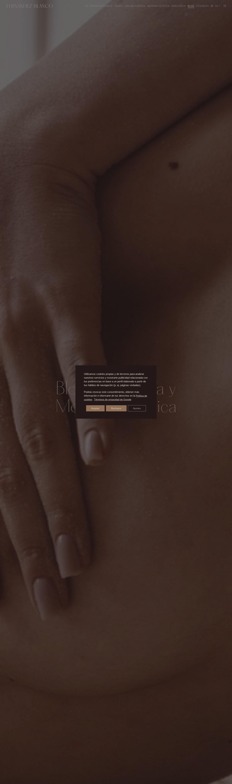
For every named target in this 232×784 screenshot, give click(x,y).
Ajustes (137, 408)
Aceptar (95, 408)
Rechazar (116, 408)
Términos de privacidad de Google (112, 399)
